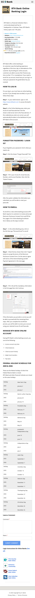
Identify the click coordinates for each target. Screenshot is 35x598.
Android (13, 41)
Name (5, 535)
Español (18, 53)
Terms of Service (22, 595)
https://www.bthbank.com (16, 35)
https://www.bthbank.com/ (11, 102)
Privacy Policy (11, 595)
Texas (16, 45)
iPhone (18, 41)
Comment (6, 519)
